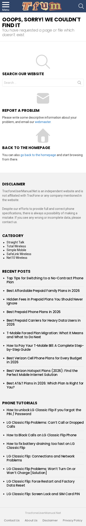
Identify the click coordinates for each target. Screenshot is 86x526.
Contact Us (12, 520)
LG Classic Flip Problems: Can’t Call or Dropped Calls (45, 424)
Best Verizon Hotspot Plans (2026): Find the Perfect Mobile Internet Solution (42, 372)
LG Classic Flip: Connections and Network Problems (41, 458)
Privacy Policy (72, 520)
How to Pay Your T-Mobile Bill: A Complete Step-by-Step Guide (45, 347)
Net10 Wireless (17, 257)
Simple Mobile (16, 250)
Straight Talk (15, 242)
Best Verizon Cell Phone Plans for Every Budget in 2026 (44, 360)
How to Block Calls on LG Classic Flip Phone (42, 435)
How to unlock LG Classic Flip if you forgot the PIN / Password (44, 412)
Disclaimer (50, 520)
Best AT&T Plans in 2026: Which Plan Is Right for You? (45, 385)
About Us (31, 520)
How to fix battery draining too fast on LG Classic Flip (41, 445)
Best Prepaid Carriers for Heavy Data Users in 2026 (43, 322)
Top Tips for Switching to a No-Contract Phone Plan (45, 280)
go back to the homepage (38, 155)
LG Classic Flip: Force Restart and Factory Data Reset (41, 483)
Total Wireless (16, 246)
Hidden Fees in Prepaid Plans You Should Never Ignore (45, 301)
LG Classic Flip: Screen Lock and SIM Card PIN (43, 494)
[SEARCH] (81, 6)
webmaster (43, 122)
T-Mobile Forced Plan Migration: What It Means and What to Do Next (45, 335)
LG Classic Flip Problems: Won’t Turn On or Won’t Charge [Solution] (41, 470)
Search (79, 83)
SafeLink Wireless (19, 254)
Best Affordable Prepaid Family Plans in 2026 (43, 290)
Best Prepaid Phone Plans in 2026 (34, 312)
